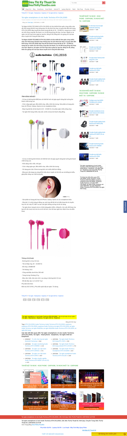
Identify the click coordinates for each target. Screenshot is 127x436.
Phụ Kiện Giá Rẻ (45, 427)
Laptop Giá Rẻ (57, 427)
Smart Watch (48, 9)
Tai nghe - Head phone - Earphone (38, 13)
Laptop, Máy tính (66, 9)
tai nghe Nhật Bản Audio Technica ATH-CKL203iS (59, 328)
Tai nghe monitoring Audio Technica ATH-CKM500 (96, 37)
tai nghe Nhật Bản (37, 328)
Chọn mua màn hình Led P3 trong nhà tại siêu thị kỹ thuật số (35, 407)
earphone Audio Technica (46, 326)
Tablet (74, 9)
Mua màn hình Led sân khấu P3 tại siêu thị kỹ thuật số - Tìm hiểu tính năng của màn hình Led (63, 406)
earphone (68, 324)
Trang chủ (24, 13)
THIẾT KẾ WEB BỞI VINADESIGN (53, 434)
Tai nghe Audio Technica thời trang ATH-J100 (97, 59)
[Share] (25, 300)
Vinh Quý (30, 22)
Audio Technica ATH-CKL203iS (55, 324)
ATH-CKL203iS (30, 324)
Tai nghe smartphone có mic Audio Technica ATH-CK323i (96, 112)
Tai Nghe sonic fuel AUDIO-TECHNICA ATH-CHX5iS (96, 101)
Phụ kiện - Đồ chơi (89, 9)
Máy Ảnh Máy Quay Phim (78, 427)
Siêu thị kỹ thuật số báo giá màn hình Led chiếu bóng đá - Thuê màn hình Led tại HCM (91, 385)
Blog (34, 9)
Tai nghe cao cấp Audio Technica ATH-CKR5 (95, 69)
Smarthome (40, 9)
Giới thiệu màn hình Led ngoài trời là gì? (63, 386)
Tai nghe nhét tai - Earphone (56, 13)
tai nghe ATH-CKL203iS (61, 326)
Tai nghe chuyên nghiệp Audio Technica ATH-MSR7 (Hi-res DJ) (97, 81)
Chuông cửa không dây (91, 408)
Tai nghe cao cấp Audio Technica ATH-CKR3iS (95, 48)
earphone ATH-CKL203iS (29, 326)
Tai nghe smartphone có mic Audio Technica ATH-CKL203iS (44, 17)
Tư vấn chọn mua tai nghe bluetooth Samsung (96, 27)
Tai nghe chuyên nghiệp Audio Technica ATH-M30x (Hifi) (97, 122)
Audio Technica (40, 324)
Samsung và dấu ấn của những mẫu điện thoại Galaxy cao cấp (35, 386)
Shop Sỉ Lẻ (28, 9)
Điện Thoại (80, 9)
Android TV (57, 9)
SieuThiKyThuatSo (38, 424)
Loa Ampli (66, 427)
